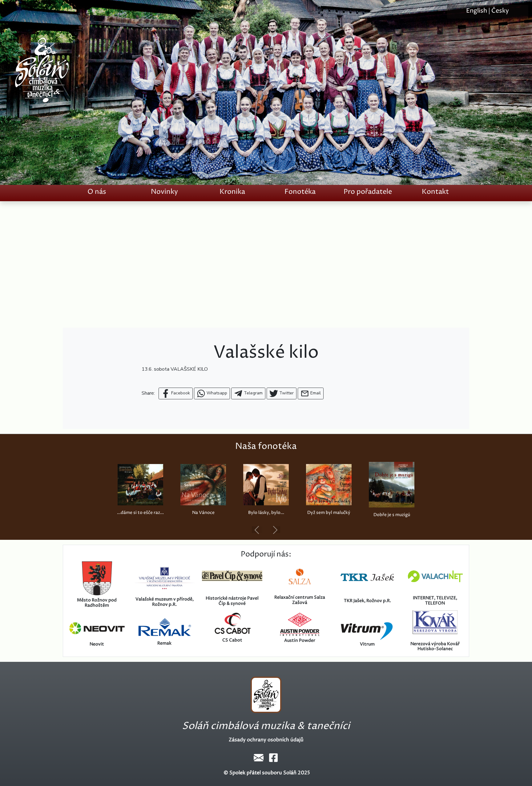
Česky (500, 11)
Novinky (164, 191)
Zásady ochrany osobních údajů (266, 739)
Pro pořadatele (368, 191)
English (476, 11)
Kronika (232, 191)
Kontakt (435, 191)
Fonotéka (300, 191)
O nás (96, 191)
